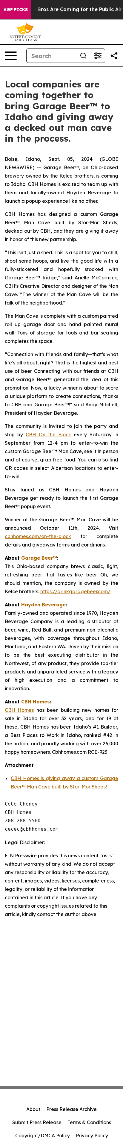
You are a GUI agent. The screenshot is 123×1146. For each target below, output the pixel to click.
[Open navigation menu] (11, 56)
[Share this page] (114, 56)
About (33, 1109)
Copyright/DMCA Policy (42, 1136)
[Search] (83, 56)
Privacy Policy (92, 1136)
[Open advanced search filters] (97, 56)
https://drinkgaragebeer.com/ (75, 591)
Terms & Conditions (89, 1122)
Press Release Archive (71, 1109)
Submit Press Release (36, 1122)
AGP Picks (16, 9)
